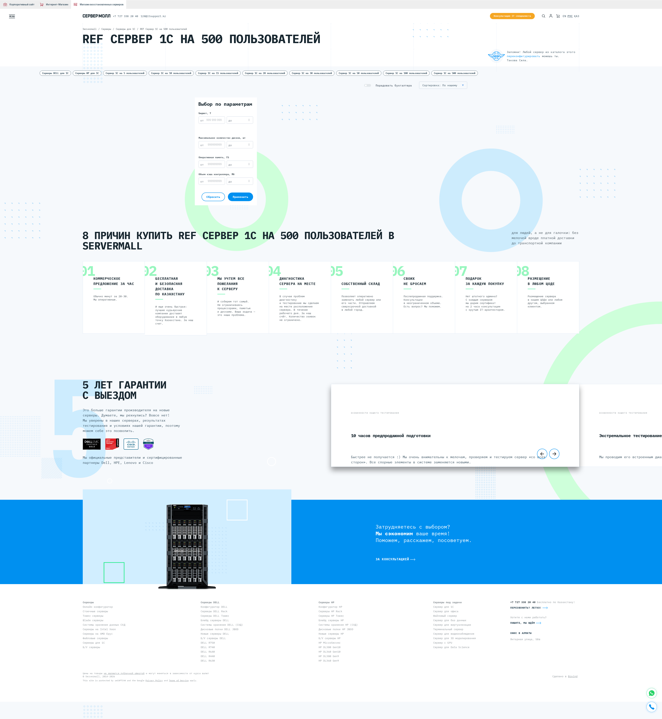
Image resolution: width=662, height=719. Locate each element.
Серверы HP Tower (331, 615)
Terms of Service (179, 680)
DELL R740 (208, 647)
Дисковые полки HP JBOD (336, 629)
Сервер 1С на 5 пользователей (125, 73)
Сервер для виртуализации (452, 624)
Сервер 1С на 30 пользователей (312, 73)
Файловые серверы (95, 638)
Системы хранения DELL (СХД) (222, 624)
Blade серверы (93, 620)
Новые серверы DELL (215, 633)
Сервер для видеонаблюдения (453, 633)
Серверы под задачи (447, 602)
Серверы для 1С (94, 642)
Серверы (88, 602)
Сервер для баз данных (449, 620)
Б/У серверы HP (330, 638)
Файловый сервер (445, 615)
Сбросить (213, 197)
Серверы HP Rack (330, 611)
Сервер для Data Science (451, 647)
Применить (240, 197)
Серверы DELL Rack (214, 611)
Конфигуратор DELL (214, 606)
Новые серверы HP (331, 633)
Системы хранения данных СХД (104, 624)
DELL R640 (208, 651)
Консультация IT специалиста (512, 15)
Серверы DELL (210, 602)
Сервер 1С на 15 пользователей (218, 73)
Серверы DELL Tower (215, 615)
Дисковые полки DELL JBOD (219, 629)
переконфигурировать (523, 56)
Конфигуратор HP (330, 606)
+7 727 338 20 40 (125, 16)
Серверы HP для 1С (87, 73)
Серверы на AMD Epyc (98, 633)
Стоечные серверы (95, 611)
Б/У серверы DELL (213, 638)
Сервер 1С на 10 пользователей (171, 73)
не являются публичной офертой (124, 673)
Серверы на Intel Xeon (99, 629)
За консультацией (392, 559)
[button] (443, 85)
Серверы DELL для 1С (55, 73)
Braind (573, 676)
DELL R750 (208, 642)
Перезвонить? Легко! (525, 607)
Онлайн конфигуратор (98, 606)
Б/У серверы (91, 647)
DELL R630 (208, 660)
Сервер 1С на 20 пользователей (265, 73)
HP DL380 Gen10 (330, 647)
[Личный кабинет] (550, 16)
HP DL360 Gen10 (330, 651)
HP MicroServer (330, 642)
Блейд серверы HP (331, 620)
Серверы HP (326, 602)
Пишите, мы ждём (522, 622)
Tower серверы (93, 615)
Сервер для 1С (443, 606)
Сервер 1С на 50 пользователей (359, 73)
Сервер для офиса (445, 611)
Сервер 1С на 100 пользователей (406, 73)
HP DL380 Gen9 (329, 656)
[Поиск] (543, 16)
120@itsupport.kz (153, 16)
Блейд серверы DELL (215, 620)
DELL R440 (208, 656)
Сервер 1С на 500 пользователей (454, 73)
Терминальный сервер (448, 629)
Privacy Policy (154, 680)
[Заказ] (558, 16)
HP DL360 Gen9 (329, 660)
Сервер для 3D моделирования (454, 638)
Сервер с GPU (442, 642)
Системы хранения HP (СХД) (338, 624)
